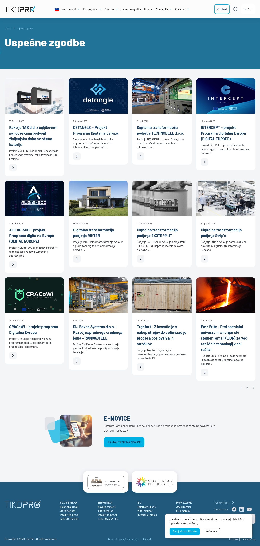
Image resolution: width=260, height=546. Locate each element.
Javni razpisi (183, 506)
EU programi (183, 510)
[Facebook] (234, 509)
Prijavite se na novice (124, 442)
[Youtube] (249, 509)
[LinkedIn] (241, 509)
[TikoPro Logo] (21, 9)
